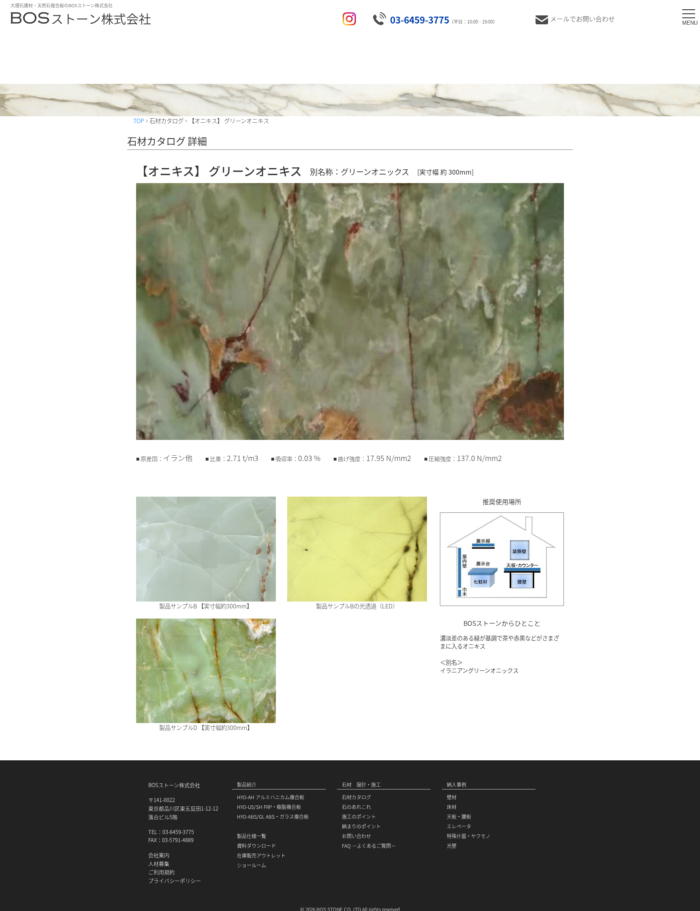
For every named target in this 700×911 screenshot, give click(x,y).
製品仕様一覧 (251, 835)
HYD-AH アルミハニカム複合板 (270, 797)
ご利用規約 (161, 872)
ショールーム (251, 865)
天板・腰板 (459, 816)
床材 (452, 806)
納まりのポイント (361, 826)
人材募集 (158, 863)
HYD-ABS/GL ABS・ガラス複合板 (273, 816)
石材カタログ (356, 797)
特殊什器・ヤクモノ (469, 835)
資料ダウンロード (256, 845)
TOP (138, 120)
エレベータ (459, 826)
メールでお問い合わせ (582, 18)
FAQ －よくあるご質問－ (369, 845)
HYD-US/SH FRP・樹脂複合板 (269, 806)
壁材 (452, 797)
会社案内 (158, 855)
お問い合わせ (356, 835)
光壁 (452, 845)
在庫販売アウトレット (261, 855)
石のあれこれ (356, 806)
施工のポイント (359, 816)
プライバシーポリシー (174, 880)
